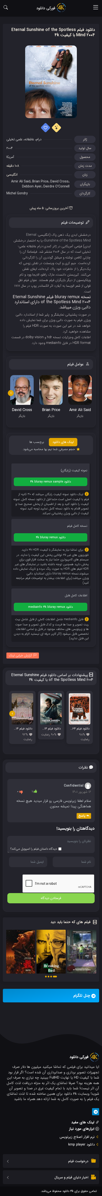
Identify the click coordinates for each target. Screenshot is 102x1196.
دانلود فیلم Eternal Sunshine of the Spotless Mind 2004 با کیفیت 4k (53, 32)
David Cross (59, 181)
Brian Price (40, 181)
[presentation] (11, 393)
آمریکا (10, 157)
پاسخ (81, 815)
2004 (9, 148)
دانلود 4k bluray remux (50, 537)
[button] (55, 976)
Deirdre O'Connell (56, 186)
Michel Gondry (17, 193)
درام (39, 139)
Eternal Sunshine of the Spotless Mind (58, 237)
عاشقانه (29, 139)
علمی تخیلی (14, 139)
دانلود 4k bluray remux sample (50, 481)
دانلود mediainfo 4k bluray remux (50, 606)
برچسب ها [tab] (36, 442)
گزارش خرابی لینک (20, 655)
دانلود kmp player (81, 1144)
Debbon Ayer (32, 186)
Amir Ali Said (20, 181)
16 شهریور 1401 (81, 791)
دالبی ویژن (82, 307)
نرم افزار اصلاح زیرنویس (77, 1137)
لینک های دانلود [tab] (63, 442)
